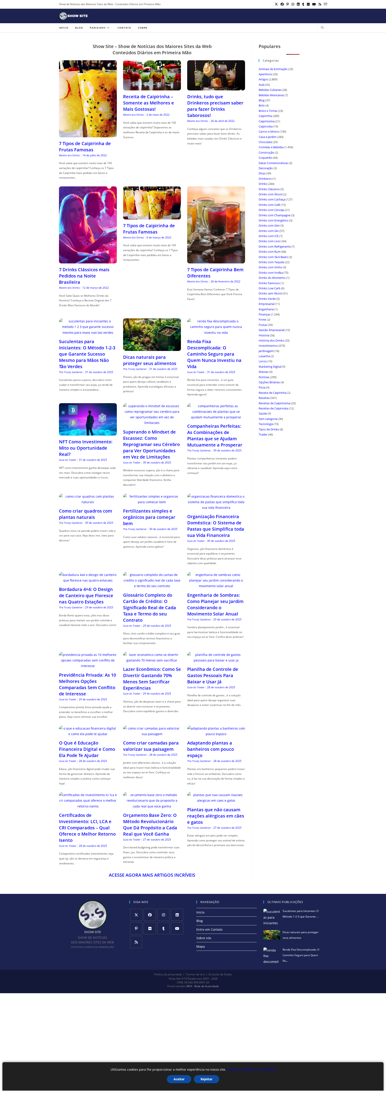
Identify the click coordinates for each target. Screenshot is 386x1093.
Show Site (175, 978)
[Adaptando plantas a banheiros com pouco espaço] (216, 734)
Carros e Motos (269, 131)
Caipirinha (265, 116)
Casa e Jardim (267, 137)
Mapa (200, 946)
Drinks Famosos (269, 283)
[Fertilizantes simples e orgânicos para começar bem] (152, 502)
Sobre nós (203, 938)
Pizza (262, 387)
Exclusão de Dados (220, 974)
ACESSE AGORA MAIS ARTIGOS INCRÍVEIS (152, 875)
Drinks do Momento (272, 278)
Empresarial (266, 304)
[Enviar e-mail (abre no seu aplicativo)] (325, 4)
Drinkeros (265, 179)
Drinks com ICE (269, 236)
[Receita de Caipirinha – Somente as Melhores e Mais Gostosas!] (152, 88)
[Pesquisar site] (322, 27)
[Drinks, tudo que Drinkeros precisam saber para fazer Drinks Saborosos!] (216, 88)
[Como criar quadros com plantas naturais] (88, 502)
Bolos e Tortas (268, 111)
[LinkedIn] (177, 915)
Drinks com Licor (270, 241)
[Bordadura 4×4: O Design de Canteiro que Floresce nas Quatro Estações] (88, 580)
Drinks (263, 184)
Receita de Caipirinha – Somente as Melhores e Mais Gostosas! (148, 103)
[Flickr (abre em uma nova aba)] (308, 4)
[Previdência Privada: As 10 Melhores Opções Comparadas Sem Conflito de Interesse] (88, 666)
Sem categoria (268, 419)
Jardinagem (266, 351)
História (264, 335)
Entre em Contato (209, 929)
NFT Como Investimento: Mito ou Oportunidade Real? (86, 448)
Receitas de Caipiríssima (274, 403)
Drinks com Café (269, 205)
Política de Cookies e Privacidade (251, 1069)
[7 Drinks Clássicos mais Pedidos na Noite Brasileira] (88, 261)
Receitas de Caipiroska (273, 408)
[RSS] (136, 942)
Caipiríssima (267, 121)
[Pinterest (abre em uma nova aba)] (287, 4)
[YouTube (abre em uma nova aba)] (314, 4)
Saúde (263, 413)
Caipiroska (266, 126)
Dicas (262, 173)
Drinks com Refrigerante (275, 246)
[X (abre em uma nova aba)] (276, 4)
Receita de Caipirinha (272, 393)
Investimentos (268, 346)
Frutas (263, 325)
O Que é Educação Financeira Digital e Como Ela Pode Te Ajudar (87, 749)
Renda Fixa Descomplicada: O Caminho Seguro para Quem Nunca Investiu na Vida (214, 353)
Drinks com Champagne (274, 215)
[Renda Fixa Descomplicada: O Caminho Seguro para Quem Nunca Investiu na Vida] (216, 332)
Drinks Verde (267, 299)
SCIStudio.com (193, 978)
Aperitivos (265, 74)
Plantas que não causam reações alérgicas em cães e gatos (215, 816)
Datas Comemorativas (273, 163)
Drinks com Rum (270, 252)
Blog (261, 100)
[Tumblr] (163, 928)
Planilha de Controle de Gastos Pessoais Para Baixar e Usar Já (212, 675)
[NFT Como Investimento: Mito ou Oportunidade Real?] (88, 433)
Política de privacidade (168, 974)
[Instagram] (163, 915)
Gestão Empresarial (271, 330)
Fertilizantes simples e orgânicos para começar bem (149, 517)
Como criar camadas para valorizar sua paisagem (151, 746)
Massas (264, 372)
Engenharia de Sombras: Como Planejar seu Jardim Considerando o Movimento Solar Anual (215, 604)
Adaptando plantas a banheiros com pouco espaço (210, 749)
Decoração (266, 168)
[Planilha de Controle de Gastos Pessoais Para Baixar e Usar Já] (216, 660)
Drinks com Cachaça (272, 199)
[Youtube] (177, 928)
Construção (266, 152)
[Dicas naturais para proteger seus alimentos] (152, 348)
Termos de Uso (195, 974)
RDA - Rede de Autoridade (203, 986)
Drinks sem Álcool (270, 293)
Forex (262, 319)
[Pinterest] (136, 928)
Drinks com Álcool (270, 194)
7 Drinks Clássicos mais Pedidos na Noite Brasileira (84, 276)
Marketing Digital (270, 367)
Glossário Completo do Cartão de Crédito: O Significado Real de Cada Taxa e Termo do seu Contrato (149, 607)
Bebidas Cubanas (270, 90)
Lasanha (264, 356)
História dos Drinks (271, 340)
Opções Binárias (269, 382)
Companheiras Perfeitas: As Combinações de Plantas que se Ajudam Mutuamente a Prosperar (214, 435)
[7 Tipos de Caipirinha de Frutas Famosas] (88, 134)
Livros (263, 361)
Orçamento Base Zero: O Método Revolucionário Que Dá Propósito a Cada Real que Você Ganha (150, 824)
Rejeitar (206, 1079)
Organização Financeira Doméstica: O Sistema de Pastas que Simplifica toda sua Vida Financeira (215, 525)
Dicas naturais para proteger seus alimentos (149, 360)
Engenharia (266, 309)
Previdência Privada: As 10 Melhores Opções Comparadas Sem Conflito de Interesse (87, 684)
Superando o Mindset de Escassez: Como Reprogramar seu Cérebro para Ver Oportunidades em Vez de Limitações (151, 444)
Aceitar (179, 1079)
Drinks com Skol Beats (273, 257)
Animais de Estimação (273, 69)
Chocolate (265, 142)
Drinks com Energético (273, 220)
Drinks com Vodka (271, 273)
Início (200, 912)
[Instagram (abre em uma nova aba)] (293, 4)
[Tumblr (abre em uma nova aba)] (303, 4)
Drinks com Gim (269, 225)
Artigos (263, 79)
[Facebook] (150, 915)
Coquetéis (265, 158)
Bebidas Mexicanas (271, 95)
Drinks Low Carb (269, 288)
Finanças (264, 314)
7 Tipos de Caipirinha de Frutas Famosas (85, 146)
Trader (263, 434)
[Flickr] (150, 928)
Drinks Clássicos (269, 189)
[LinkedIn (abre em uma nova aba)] (298, 4)
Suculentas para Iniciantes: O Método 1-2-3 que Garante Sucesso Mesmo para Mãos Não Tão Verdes (87, 353)
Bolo (262, 105)
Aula (261, 85)
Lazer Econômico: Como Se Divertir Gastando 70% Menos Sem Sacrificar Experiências (152, 678)
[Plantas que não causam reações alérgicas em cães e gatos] (216, 800)
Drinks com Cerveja (271, 210)
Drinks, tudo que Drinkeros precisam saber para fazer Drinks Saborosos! (215, 106)
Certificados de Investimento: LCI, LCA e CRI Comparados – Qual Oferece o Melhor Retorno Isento (87, 827)
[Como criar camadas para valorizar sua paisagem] (152, 734)
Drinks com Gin (269, 231)
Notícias (264, 377)
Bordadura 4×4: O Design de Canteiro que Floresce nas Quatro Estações (86, 595)
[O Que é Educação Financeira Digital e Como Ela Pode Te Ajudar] (88, 734)
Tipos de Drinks (269, 429)
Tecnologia (266, 424)
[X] (136, 915)
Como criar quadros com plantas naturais (85, 514)
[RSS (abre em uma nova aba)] (320, 4)
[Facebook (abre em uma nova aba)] (282, 4)
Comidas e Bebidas (271, 147)
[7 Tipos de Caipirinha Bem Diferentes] (216, 261)
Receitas (264, 398)
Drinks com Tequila (271, 262)
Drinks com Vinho (270, 267)
